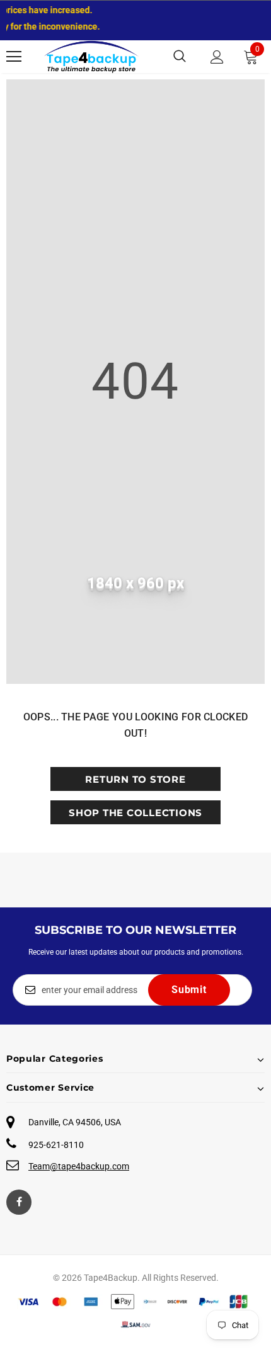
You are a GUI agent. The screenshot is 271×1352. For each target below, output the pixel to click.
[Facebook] (19, 1202)
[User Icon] (217, 57)
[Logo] (91, 56)
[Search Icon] (179, 57)
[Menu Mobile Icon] (13, 56)
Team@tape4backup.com (78, 1166)
